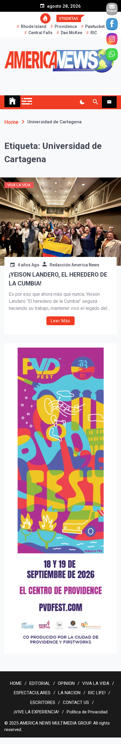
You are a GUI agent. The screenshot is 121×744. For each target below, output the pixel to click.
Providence (66, 26)
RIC (93, 32)
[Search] (95, 102)
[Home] (12, 101)
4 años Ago (28, 265)
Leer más (60, 320)
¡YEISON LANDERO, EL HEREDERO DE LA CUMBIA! (58, 279)
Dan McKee (71, 32)
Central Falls (40, 32)
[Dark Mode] (82, 102)
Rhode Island (33, 26)
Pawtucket (95, 26)
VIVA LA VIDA (19, 185)
